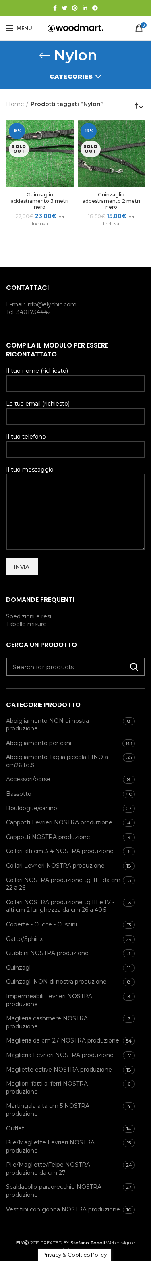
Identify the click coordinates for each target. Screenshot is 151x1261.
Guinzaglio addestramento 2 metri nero (111, 200)
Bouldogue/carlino (31, 808)
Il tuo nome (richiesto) (37, 371)
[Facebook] (55, 8)
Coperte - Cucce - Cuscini (41, 924)
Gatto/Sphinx (24, 939)
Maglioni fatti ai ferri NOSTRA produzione (47, 1087)
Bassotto (18, 793)
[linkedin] (85, 8)
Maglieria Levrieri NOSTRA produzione (60, 1055)
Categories (71, 76)
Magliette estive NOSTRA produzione (59, 1069)
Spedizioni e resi (28, 616)
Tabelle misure (26, 624)
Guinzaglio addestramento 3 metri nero (39, 200)
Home (15, 104)
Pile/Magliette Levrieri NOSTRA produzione (50, 1146)
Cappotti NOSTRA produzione (48, 837)
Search (134, 667)
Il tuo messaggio (30, 469)
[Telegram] (95, 8)
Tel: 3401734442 (28, 312)
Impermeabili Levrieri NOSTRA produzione (49, 1000)
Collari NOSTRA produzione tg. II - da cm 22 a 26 (63, 884)
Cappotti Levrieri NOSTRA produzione (59, 822)
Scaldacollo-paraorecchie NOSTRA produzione (53, 1191)
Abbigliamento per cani (38, 743)
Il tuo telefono (26, 436)
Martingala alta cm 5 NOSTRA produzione (47, 1109)
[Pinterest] (75, 8)
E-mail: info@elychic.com (41, 304)
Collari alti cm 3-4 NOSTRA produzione (60, 851)
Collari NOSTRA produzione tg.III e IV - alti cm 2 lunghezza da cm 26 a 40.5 (60, 906)
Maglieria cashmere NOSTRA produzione (47, 1022)
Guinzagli (19, 967)
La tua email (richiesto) (38, 403)
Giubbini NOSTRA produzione (47, 953)
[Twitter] (64, 8)
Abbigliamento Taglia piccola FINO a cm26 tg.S (57, 761)
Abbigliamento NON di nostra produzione (47, 724)
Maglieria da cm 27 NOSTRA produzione (62, 1040)
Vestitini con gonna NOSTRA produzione (63, 1209)
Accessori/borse (28, 779)
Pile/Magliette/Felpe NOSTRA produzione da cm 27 (48, 1168)
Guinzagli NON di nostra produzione (56, 981)
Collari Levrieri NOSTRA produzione (55, 865)
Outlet (15, 1128)
